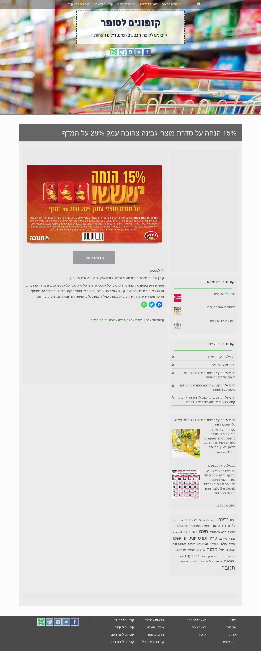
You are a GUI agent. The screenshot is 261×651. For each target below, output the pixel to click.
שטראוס (229, 575)
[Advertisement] (130, 99)
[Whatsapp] (114, 66)
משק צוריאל (227, 564)
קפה (203, 571)
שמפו (219, 575)
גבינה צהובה (117, 334)
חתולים (187, 546)
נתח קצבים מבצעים (222, 335)
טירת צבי (223, 553)
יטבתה (232, 558)
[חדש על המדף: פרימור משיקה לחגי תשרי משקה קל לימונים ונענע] (186, 458)
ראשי (233, 634)
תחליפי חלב (207, 575)
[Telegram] (122, 66)
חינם (203, 545)
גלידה (231, 540)
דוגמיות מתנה (149, 18)
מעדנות (191, 558)
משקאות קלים (179, 558)
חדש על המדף (218, 546)
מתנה (212, 563)
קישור (94, 334)
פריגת (222, 571)
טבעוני (232, 553)
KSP (232, 534)
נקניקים (191, 564)
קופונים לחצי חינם (122, 649)
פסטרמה (231, 571)
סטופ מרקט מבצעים (222, 379)
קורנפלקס (212, 571)
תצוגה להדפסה (196, 634)
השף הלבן (183, 540)
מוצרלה (214, 558)
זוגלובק (231, 546)
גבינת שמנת (177, 534)
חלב (194, 546)
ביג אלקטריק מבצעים (221, 371)
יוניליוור (189, 552)
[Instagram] (130, 66)
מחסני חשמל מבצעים (221, 321)
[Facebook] (147, 66)
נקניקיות (201, 564)
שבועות (192, 570)
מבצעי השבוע (155, 641)
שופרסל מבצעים (224, 308)
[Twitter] (139, 66)
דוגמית (206, 540)
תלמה (184, 575)
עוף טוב (181, 564)
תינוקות (194, 575)
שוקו (180, 570)
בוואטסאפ (79, 7)
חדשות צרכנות (154, 634)
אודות (233, 649)
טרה (213, 553)
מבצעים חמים (126, 18)
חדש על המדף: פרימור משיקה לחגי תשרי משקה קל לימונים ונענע (204, 436)
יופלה (177, 553)
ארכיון (147, 334)
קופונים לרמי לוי (124, 634)
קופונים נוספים (226, 519)
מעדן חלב (202, 558)
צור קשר (231, 641)
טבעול (177, 546)
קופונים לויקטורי (124, 641)
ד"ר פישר (219, 540)
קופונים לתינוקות (78, 18)
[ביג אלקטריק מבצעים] (186, 499)
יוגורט (203, 552)
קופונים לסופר (171, 18)
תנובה (104, 334)
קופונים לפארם (103, 18)
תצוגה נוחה (199, 641)
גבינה (130, 334)
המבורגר (196, 540)
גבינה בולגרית (209, 534)
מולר (223, 558)
